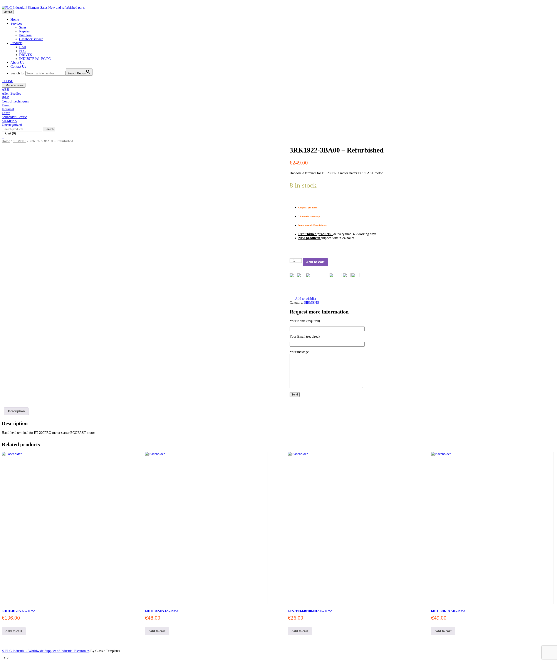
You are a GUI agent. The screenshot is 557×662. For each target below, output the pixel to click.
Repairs (24, 31)
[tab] (16, 411)
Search (49, 129)
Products (16, 43)
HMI (22, 47)
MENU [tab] (7, 11)
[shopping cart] (3, 133)
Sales (22, 27)
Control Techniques (15, 101)
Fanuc (6, 105)
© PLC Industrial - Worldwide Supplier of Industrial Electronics (45, 651)
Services (16, 23)
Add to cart (315, 262)
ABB (5, 89)
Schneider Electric (14, 117)
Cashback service (31, 39)
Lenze (6, 113)
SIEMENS (9, 121)
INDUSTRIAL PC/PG (35, 58)
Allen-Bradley (11, 93)
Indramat (8, 109)
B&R (5, 97)
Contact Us (18, 66)
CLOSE (7, 81)
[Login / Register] (3, 137)
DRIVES (25, 55)
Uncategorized (12, 125)
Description (16, 411)
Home (14, 19)
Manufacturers (15, 85)
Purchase (25, 35)
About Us (17, 62)
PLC (22, 51)
